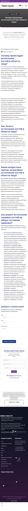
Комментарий (4, 326)
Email (2, 320)
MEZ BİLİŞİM (14, 500)
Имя (2, 315)
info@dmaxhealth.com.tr (20, 450)
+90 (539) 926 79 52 (6, 1)
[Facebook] (22, 1)
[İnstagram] (24, 1)
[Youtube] (26, 1)
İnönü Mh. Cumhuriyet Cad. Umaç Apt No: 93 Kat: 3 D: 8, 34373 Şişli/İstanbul (20, 442)
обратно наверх (14, 411)
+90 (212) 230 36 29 (19, 448)
